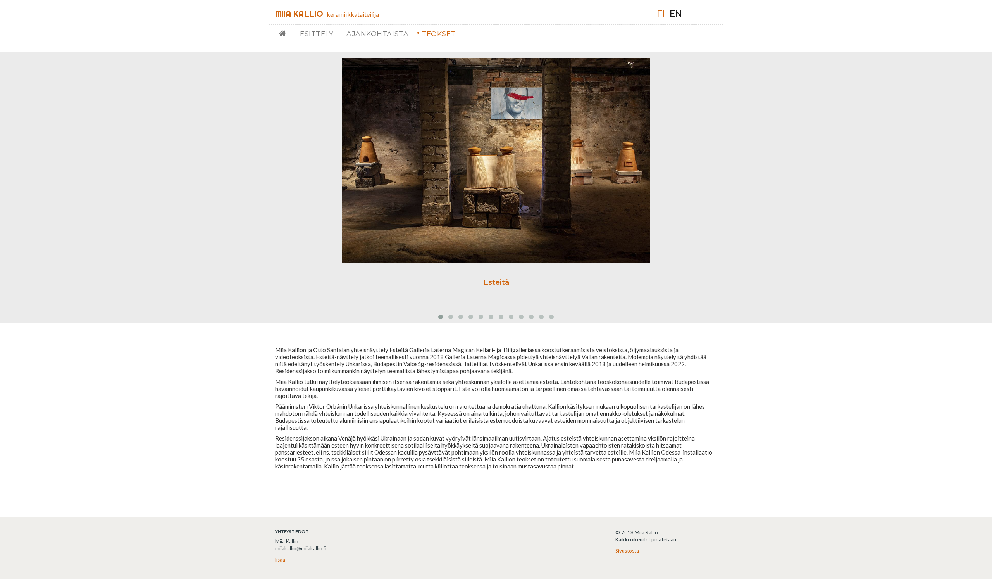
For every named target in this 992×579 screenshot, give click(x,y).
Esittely (316, 33)
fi (661, 14)
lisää (280, 560)
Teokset (439, 33)
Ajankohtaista (377, 33)
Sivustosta (627, 551)
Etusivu (286, 33)
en (676, 14)
